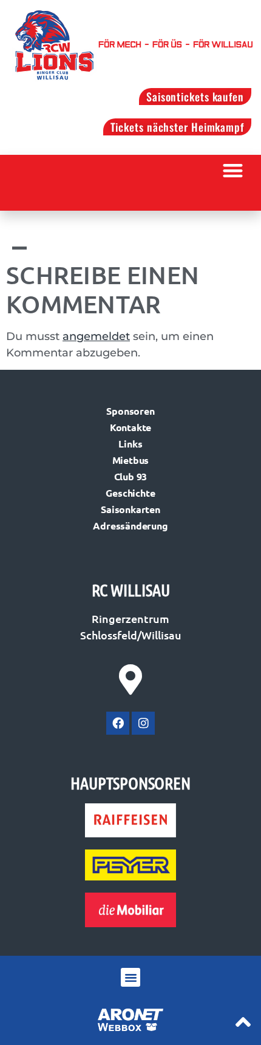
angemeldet (96, 336)
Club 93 (130, 476)
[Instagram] (143, 723)
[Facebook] (117, 723)
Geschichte (130, 492)
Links (130, 443)
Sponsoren (130, 410)
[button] (233, 171)
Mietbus (130, 460)
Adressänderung (130, 525)
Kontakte (130, 427)
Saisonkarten (130, 509)
